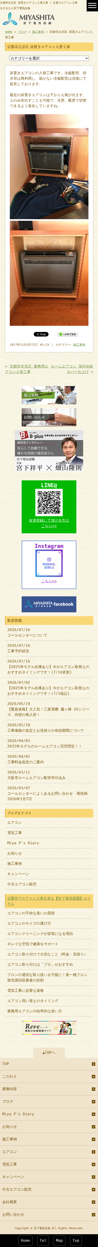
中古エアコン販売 (21, 884)
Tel (43, 1240)
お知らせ (14, 853)
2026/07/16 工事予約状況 (18, 648)
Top (75, 1240)
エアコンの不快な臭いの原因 (31, 913)
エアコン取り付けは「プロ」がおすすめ (40, 964)
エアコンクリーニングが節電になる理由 (40, 933)
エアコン (14, 822)
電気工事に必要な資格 (25, 990)
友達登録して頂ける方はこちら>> (49, 523)
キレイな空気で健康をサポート (32, 944)
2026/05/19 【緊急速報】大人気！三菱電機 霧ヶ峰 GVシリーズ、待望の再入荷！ (48, 709)
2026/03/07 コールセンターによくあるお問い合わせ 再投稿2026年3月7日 (47, 793)
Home (25, 1240)
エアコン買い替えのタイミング (32, 1001)
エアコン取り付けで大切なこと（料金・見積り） (47, 954)
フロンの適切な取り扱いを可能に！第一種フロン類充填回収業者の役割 (47, 977)
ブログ (22, 32)
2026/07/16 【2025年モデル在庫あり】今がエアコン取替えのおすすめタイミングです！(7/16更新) (48, 666)
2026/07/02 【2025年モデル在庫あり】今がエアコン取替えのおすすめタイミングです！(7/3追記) (48, 688)
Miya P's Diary (23, 843)
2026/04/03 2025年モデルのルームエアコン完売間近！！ (44, 743)
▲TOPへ (49, 1052)
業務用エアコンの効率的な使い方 (34, 1011)
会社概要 (9, 1202)
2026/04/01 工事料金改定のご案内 (25, 759)
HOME (8, 32)
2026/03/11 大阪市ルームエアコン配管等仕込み (36, 775)
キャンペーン (18, 874)
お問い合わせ (13, 1214)
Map (59, 1240)
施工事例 (38, 32)
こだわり (9, 1076)
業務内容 (9, 1089)
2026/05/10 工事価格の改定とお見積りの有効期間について (45, 728)
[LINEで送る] (68, 334)
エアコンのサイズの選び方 (29, 923)
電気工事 (14, 833)
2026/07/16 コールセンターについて (27, 632)
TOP (5, 1064)
